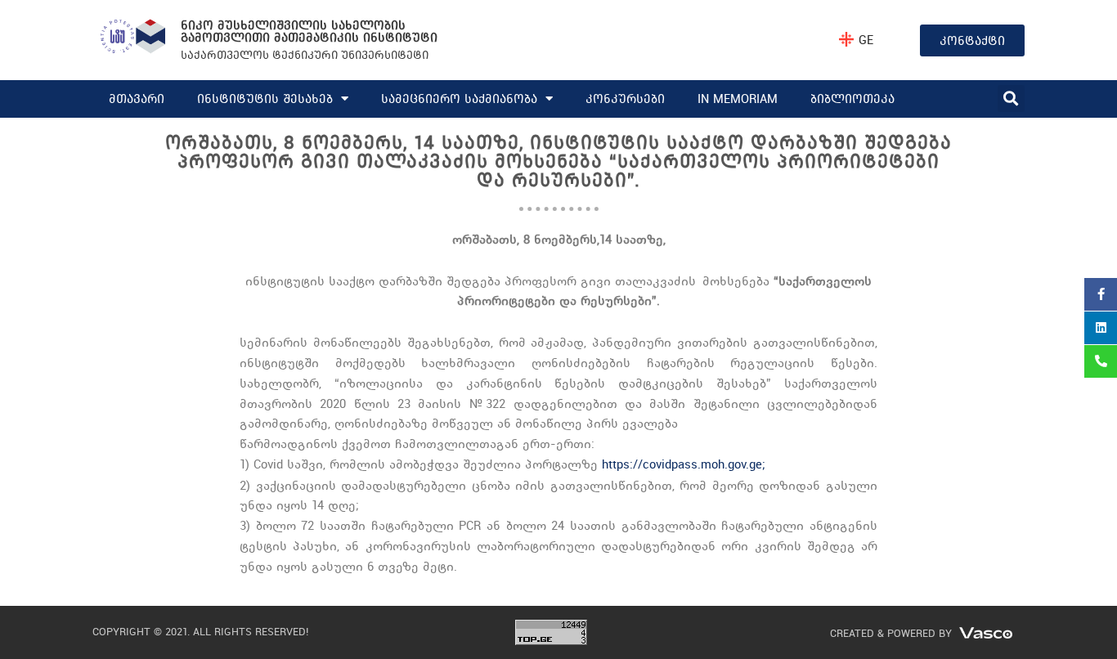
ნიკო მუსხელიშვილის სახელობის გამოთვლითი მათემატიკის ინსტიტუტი (309, 31)
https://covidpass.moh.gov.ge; (683, 464)
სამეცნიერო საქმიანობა (459, 98)
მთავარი (136, 98)
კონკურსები (625, 98)
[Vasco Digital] (985, 632)
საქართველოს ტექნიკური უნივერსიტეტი (304, 54)
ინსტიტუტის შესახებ (265, 98)
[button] (1011, 98)
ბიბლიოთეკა (852, 98)
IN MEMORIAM (738, 98)
